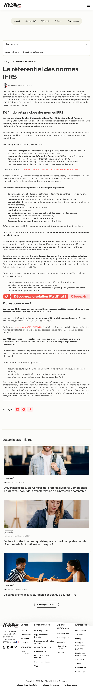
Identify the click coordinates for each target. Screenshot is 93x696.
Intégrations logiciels (61, 647)
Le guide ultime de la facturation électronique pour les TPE (40, 594)
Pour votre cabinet (64, 634)
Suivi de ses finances (42, 662)
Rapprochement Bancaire (41, 635)
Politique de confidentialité (27, 685)
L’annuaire (61, 642)
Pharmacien (80, 672)
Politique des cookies (50, 685)
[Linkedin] (7, 647)
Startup (78, 639)
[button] (87, 44)
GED (36, 666)
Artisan (78, 663)
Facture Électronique (42, 647)
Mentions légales (70, 685)
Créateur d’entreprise (80, 644)
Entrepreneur (73, 21)
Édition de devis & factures (41, 656)
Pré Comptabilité (41, 630)
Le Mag (6, 61)
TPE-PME (79, 634)
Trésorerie (45, 21)
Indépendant (80, 630)
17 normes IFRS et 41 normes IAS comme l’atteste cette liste (49, 169)
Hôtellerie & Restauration (80, 654)
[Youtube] (11, 647)
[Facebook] (4, 647)
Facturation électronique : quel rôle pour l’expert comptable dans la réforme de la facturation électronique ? (45, 542)
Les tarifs (60, 652)
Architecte (79, 659)
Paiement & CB (40, 651)
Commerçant (80, 668)
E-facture (59, 21)
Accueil (17, 21)
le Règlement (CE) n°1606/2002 (29, 327)
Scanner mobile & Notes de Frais (44, 642)
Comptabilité (30, 21)
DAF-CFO (79, 649)
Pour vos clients (63, 638)
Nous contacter (25, 652)
